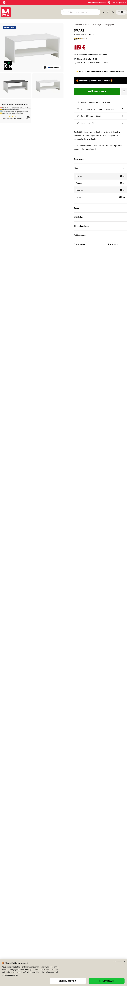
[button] (124, 91)
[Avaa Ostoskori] (112, 12)
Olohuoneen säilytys (93, 25)
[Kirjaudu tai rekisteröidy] (103, 12)
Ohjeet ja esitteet (81, 226)
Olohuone (78, 25)
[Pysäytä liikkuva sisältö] (4, 2)
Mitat (76, 168)
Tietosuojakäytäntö (119, 962)
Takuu (76, 208)
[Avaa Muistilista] (108, 12)
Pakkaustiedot (80, 235)
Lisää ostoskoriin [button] (97, 91)
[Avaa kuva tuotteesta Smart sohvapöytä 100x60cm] (32, 47)
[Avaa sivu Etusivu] (6, 12)
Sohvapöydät (108, 25)
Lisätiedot (78, 217)
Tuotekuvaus (79, 159)
